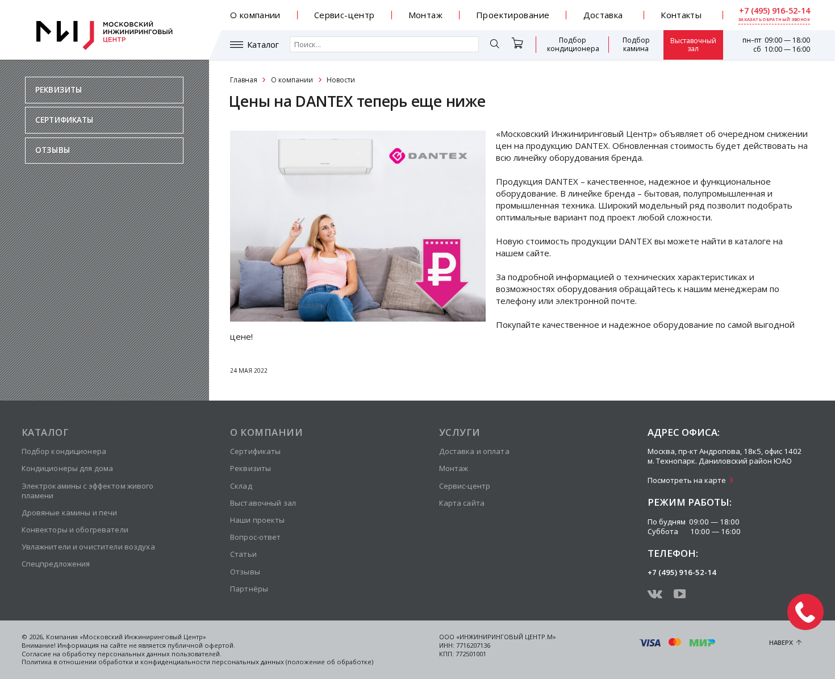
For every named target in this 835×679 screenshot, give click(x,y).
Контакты (681, 14)
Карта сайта (462, 503)
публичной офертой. (201, 645)
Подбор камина (636, 44)
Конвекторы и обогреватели (75, 529)
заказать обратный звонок (774, 19)
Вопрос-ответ (255, 537)
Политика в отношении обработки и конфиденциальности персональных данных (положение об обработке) (197, 661)
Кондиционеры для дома (68, 468)
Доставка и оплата (474, 451)
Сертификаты (64, 120)
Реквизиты (58, 90)
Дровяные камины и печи (70, 512)
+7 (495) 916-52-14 (774, 11)
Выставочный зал (693, 44)
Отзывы (52, 150)
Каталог (263, 44)
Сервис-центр (344, 14)
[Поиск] (495, 45)
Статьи (243, 554)
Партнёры (249, 589)
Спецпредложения (56, 564)
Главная (243, 80)
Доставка (603, 14)
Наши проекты (257, 520)
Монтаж (425, 14)
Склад (241, 486)
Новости (341, 80)
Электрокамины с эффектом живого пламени (88, 491)
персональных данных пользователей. (160, 653)
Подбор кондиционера (573, 44)
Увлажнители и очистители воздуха (88, 546)
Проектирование (512, 14)
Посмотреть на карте (687, 480)
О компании (255, 14)
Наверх (781, 642)
